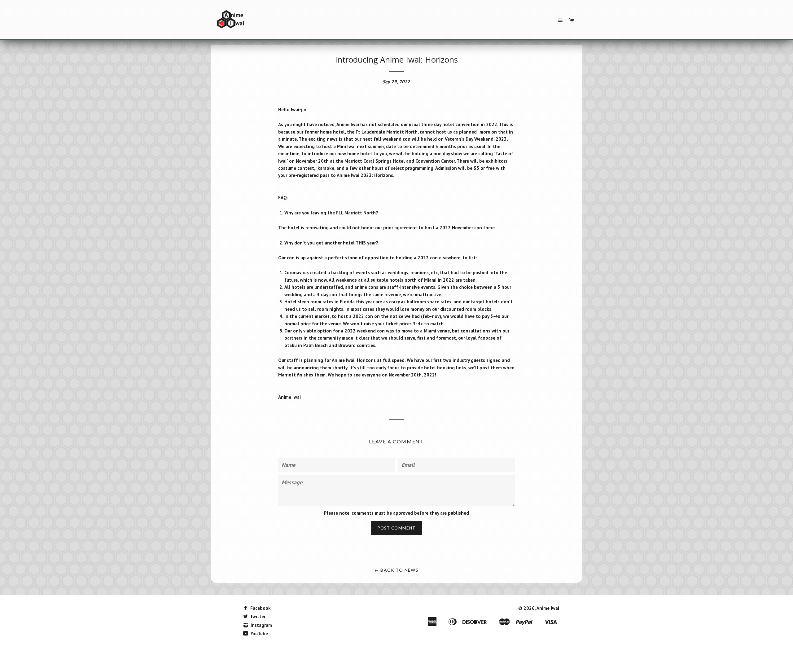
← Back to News (397, 570)
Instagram (260, 625)
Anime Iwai (548, 608)
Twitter (257, 616)
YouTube (258, 633)
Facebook (260, 608)
